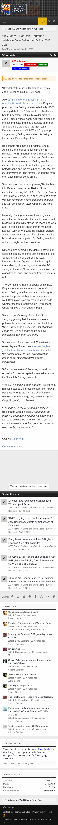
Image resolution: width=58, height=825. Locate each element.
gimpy (45, 755)
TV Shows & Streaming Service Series (26, 629)
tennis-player (24, 755)
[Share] (50, 55)
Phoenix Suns (14, 618)
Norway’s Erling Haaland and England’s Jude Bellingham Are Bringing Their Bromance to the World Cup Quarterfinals (32, 560)
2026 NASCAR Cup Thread (22, 674)
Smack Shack (14, 692)
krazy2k (12, 752)
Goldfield (41, 752)
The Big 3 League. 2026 (20, 685)
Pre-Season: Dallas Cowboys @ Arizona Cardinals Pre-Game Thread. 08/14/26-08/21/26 (28, 711)
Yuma (6, 749)
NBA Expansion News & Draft (23, 612)
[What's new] (49, 21)
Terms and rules (22, 812)
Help (50, 812)
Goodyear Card (10, 755)
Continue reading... (13, 446)
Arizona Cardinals (16, 644)
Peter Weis (18, 438)
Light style (10, 807)
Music (11, 655)
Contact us (8, 812)
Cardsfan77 (15, 749)
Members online (12, 743)
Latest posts (10, 606)
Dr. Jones (36, 755)
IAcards (32, 752)
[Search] (54, 21)
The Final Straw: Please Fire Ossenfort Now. (30, 697)
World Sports (14, 681)
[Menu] (4, 21)
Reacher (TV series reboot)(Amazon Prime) (30, 623)
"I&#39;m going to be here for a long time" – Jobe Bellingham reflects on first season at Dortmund (31, 522)
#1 (55, 54)
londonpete (22, 752)
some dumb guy (29, 749)
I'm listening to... (16, 649)
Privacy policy (39, 812)
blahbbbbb (49, 790)
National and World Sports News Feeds (38, 508)
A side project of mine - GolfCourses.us (28, 726)
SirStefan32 (8, 758)
